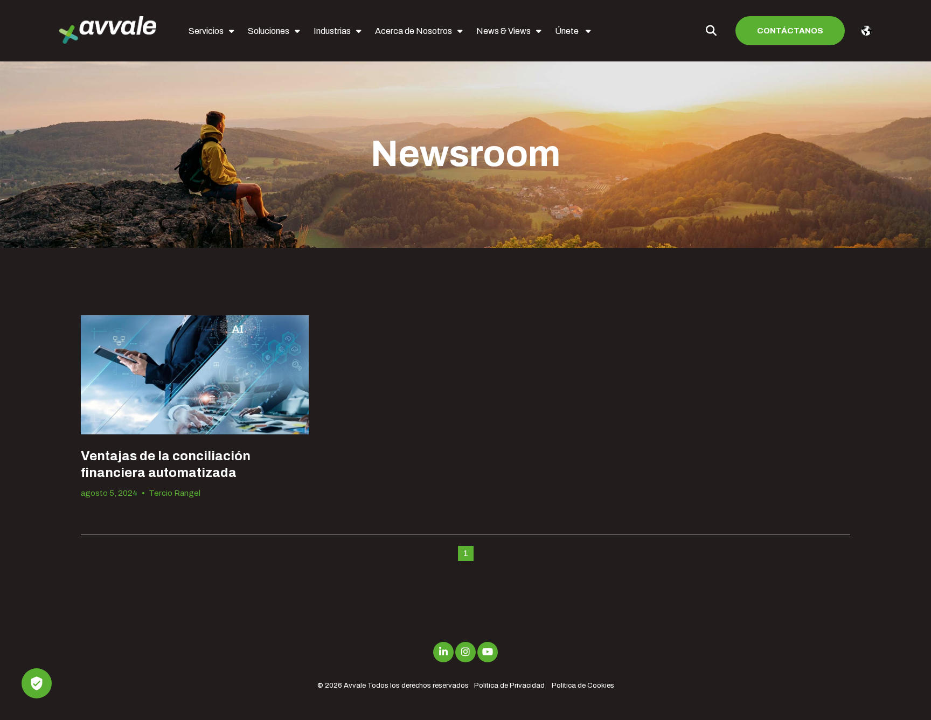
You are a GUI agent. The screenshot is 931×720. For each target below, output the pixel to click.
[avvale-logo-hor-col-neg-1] (107, 31)
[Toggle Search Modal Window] (711, 30)
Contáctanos (790, 30)
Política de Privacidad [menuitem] (509, 685)
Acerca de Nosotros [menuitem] (413, 31)
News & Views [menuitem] (503, 31)
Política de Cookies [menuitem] (583, 685)
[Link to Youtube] (487, 652)
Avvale (355, 685)
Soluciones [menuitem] (268, 31)
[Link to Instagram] (465, 652)
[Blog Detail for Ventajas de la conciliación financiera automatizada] (195, 374)
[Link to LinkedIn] (443, 652)
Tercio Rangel (174, 493)
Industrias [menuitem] (332, 31)
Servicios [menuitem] (206, 31)
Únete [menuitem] (567, 31)
